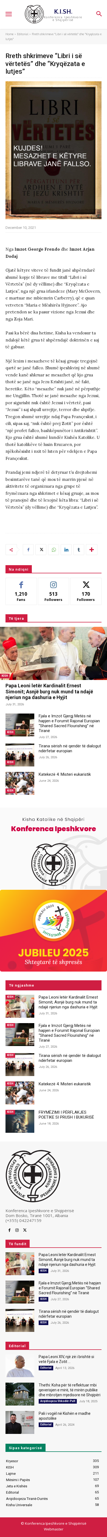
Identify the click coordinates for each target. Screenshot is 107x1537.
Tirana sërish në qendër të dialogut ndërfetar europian (70, 748)
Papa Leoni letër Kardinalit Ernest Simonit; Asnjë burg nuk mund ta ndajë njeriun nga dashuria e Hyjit (49, 691)
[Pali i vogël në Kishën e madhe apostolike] (19, 1422)
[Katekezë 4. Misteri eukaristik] (19, 783)
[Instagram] (17, 1230)
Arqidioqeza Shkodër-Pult (57, 1401)
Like (21, 582)
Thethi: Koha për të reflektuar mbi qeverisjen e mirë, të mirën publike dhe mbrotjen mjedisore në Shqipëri (69, 1390)
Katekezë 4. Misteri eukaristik (65, 774)
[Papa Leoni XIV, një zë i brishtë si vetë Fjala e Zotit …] (19, 1365)
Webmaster (53, 1529)
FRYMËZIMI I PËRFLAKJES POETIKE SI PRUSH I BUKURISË (66, 1115)
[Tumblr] (78, 549)
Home (9, 34)
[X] (40, 549)
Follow (53, 582)
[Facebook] (28, 549)
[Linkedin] (66, 549)
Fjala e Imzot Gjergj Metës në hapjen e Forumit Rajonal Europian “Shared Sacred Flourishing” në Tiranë (69, 723)
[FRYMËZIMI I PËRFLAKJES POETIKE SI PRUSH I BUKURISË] (19, 1121)
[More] (91, 549)
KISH (5, 675)
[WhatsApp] (53, 549)
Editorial (22, 34)
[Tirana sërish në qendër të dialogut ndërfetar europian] (19, 755)
